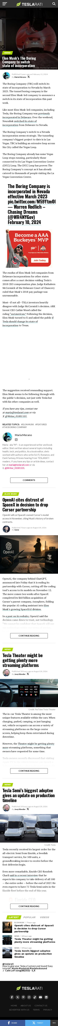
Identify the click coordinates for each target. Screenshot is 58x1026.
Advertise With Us (19, 1010)
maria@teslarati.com (19, 465)
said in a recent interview (24, 875)
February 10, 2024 (24, 222)
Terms (36, 1010)
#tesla (15, 968)
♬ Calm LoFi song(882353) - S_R (18, 970)
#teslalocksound (38, 968)
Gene (16, 530)
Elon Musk (28, 425)
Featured (42, 425)
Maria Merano (20, 77)
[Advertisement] (29, 357)
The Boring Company (15, 427)
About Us (26, 1005)
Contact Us (40, 1005)
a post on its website (17, 616)
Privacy (47, 1010)
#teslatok (24, 968)
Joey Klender (20, 674)
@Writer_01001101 (14, 468)
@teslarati (8, 964)
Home (14, 1005)
